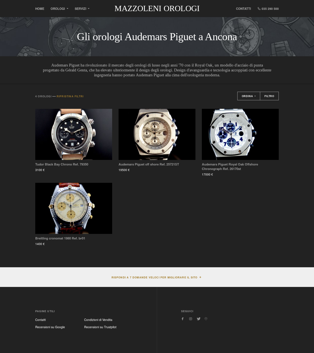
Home (39, 8)
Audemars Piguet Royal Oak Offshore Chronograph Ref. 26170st (230, 166)
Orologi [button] (58, 8)
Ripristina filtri (70, 96)
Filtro (269, 96)
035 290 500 (270, 8)
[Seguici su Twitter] (198, 319)
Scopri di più (57, 170)
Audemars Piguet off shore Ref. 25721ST (149, 164)
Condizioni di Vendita (98, 320)
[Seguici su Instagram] (190, 319)
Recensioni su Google (50, 327)
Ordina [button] (248, 96)
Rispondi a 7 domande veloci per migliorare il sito (155, 277)
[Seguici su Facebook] (183, 319)
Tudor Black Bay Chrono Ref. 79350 (61, 164)
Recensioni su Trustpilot (100, 327)
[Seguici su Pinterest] (206, 319)
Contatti (243, 8)
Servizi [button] (81, 8)
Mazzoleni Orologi (157, 8)
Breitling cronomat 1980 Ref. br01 (60, 238)
